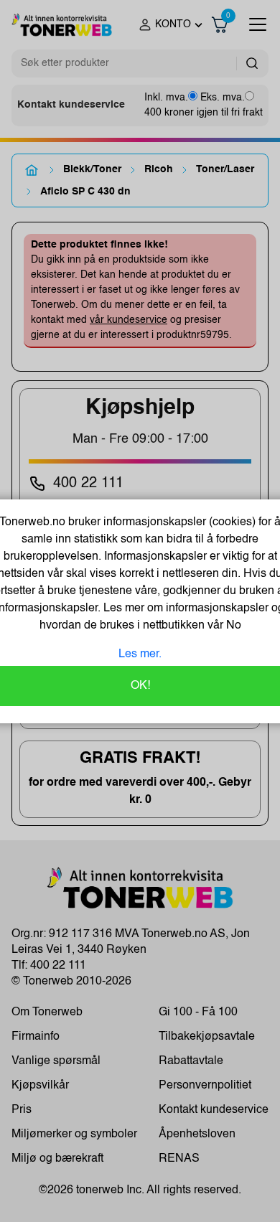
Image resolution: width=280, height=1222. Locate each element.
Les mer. (140, 654)
